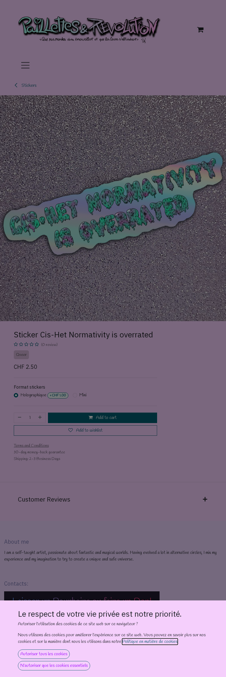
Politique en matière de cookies (149, 641)
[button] (44, 654)
